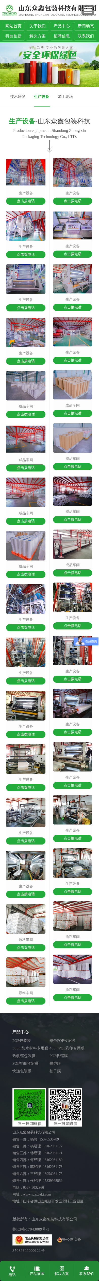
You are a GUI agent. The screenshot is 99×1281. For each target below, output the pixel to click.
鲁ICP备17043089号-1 (30, 1229)
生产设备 (41, 97)
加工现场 (65, 97)
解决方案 (37, 36)
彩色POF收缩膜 (62, 1041)
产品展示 (37, 1274)
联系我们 (86, 36)
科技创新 (13, 36)
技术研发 (17, 97)
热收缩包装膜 (23, 1056)
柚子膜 (55, 1071)
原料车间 (26, 940)
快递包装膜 (21, 1071)
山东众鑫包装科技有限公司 (54, 1219)
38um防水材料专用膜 (30, 1048)
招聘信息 (62, 36)
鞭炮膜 (55, 1063)
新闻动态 (86, 26)
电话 (12, 1275)
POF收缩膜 (59, 1056)
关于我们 (37, 26)
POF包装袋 (21, 1041)
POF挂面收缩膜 (25, 1063)
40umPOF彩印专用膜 (67, 1048)
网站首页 (13, 26)
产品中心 (62, 26)
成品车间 (26, 406)
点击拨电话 (26, 201)
